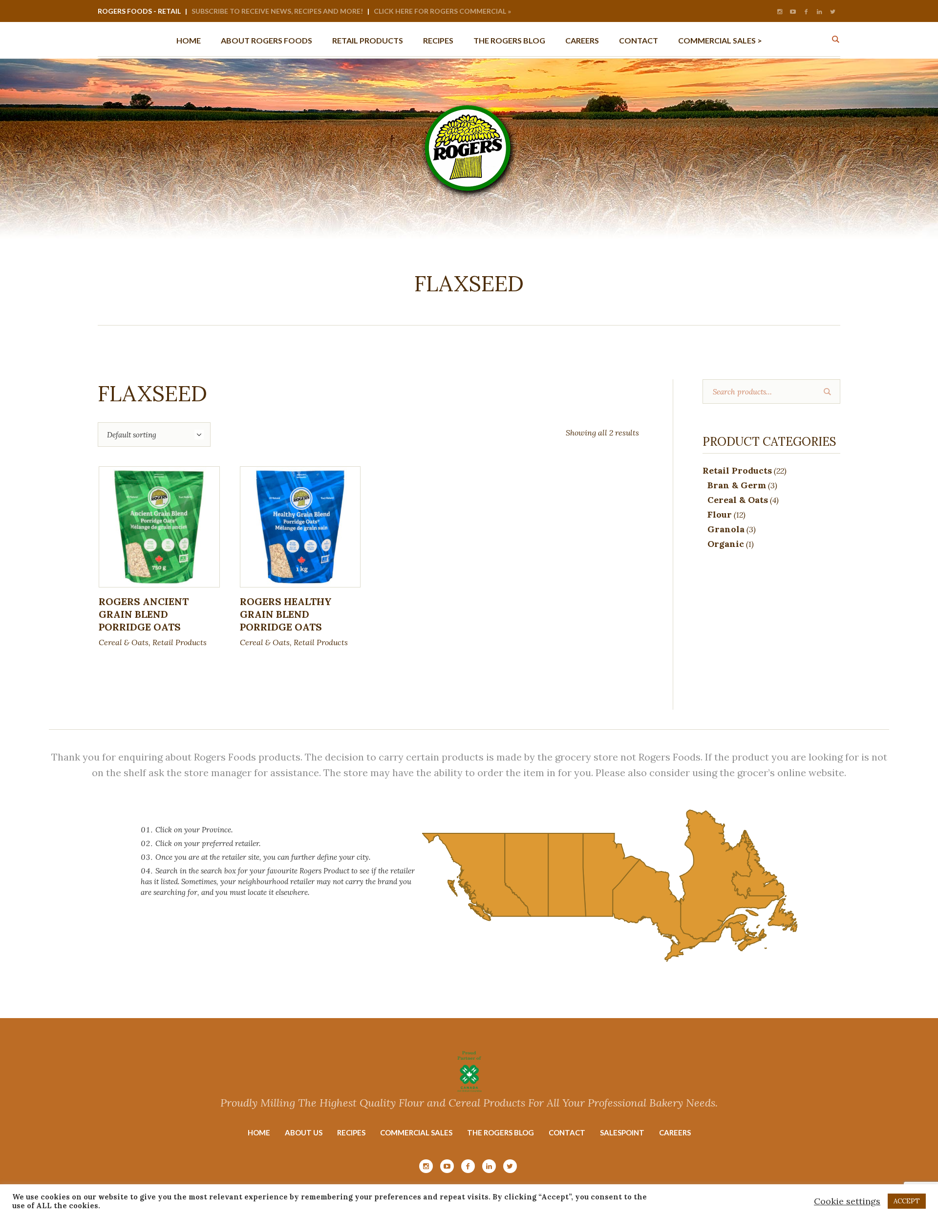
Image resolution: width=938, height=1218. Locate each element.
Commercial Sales (416, 1132)
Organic (725, 543)
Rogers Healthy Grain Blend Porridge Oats (286, 614)
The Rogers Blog (500, 1132)
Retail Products (179, 642)
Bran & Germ (736, 485)
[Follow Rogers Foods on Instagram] (779, 11)
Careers (675, 1132)
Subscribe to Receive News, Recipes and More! (277, 11)
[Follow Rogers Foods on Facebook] (806, 11)
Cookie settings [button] (847, 1201)
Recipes (351, 1132)
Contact (567, 1132)
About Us (303, 1132)
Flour (719, 514)
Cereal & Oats (124, 642)
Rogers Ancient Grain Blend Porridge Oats (144, 614)
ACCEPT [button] (907, 1201)
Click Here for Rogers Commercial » (442, 11)
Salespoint (622, 1132)
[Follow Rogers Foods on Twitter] (832, 11)
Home (259, 1132)
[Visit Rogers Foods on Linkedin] (819, 11)
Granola (726, 529)
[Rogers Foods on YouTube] (793, 11)
